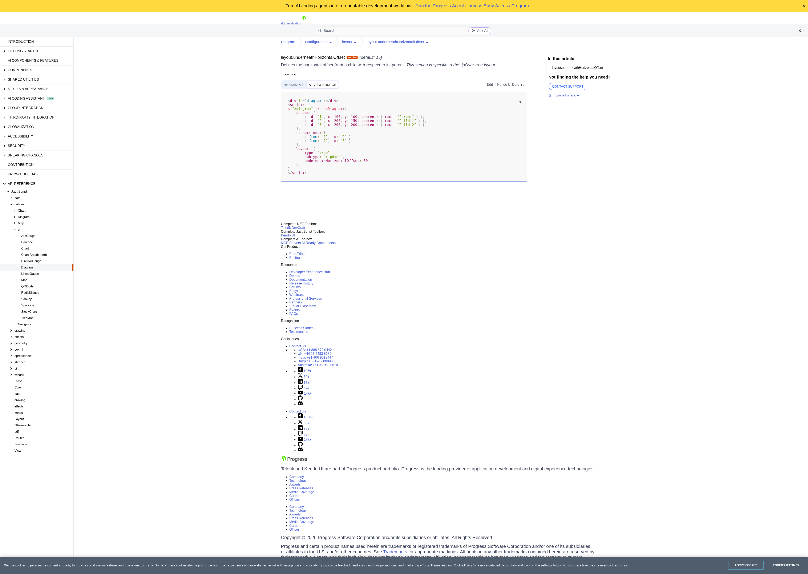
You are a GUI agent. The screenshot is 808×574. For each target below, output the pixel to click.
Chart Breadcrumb (34, 254)
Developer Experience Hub (309, 272)
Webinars (296, 294)
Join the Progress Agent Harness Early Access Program (472, 5)
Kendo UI (288, 235)
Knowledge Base (24, 174)
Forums (295, 287)
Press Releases (301, 488)
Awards (295, 484)
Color (18, 387)
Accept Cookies (746, 565)
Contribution (21, 165)
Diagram (27, 267)
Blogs (293, 291)
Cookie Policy (463, 565)
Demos (294, 276)
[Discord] (300, 404)
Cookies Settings (786, 565)
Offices (294, 499)
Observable (23, 425)
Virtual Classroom (302, 306)
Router (19, 438)
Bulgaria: (317, 361)
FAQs (293, 313)
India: (315, 357)
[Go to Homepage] (304, 23)
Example (290, 74)
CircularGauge (31, 261)
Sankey (26, 299)
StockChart (29, 311)
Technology (298, 480)
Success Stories (301, 328)
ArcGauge (28, 236)
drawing (20, 400)
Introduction (21, 41)
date (17, 393)
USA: (315, 350)
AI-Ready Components (319, 243)
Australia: (318, 365)
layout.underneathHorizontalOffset (313, 57)
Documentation (300, 279)
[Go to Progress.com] (294, 461)
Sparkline (27, 305)
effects (19, 406)
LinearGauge (30, 273)
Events (294, 310)
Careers (295, 496)
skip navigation (291, 23)
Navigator (24, 324)
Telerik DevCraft (293, 228)
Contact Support (567, 86)
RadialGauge (30, 292)
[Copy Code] (520, 102)
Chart (25, 248)
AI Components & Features (33, 60)
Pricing (294, 257)
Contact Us (297, 346)
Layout (19, 419)
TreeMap (27, 318)
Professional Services (305, 298)
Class (19, 381)
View (18, 450)
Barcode (27, 242)
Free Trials (297, 254)
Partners (295, 302)
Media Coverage (301, 492)
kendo (19, 412)
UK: (314, 353)
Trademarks (395, 551)
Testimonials (298, 332)
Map (24, 280)
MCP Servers (291, 243)
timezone (21, 444)
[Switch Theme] (800, 30)
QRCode (27, 286)
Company (296, 477)
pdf (17, 431)
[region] (404, 565)
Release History (301, 283)
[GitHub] (300, 399)
